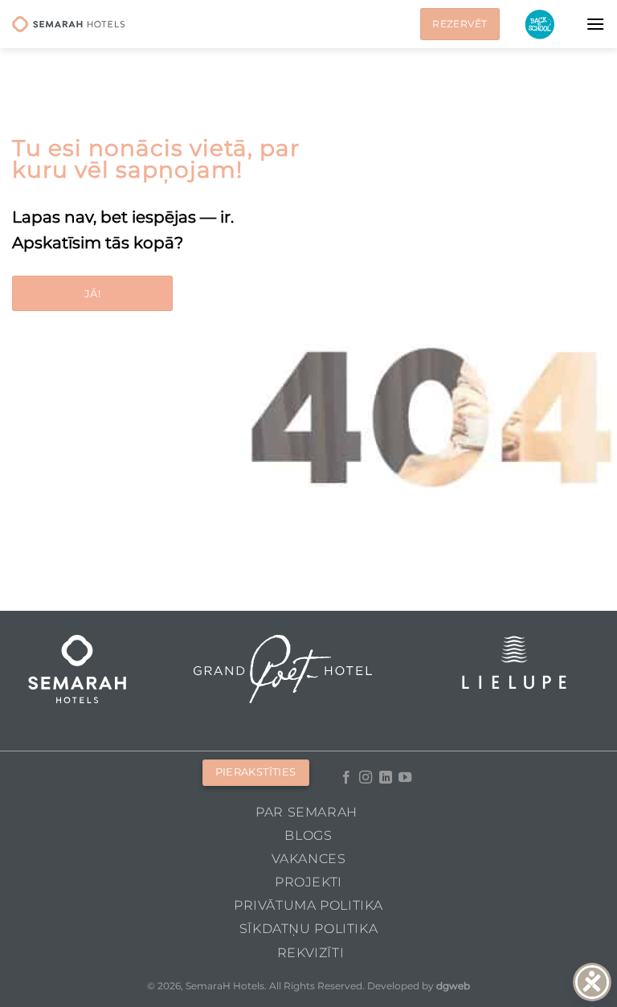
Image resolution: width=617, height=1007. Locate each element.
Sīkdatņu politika (308, 928)
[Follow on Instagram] (365, 778)
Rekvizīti (311, 952)
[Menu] (595, 23)
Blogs (308, 835)
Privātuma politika (308, 905)
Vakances (309, 858)
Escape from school (539, 24)
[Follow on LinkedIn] (385, 778)
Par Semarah (306, 812)
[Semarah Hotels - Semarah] (68, 24)
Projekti (308, 882)
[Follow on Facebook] (346, 778)
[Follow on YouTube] (404, 778)
